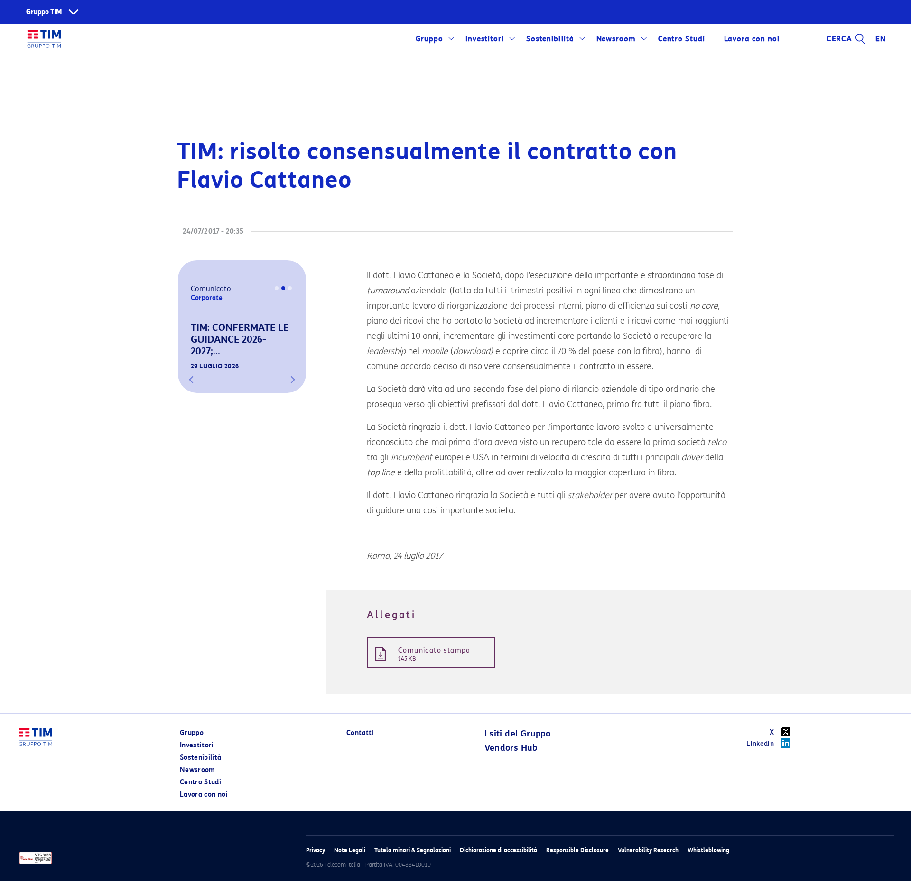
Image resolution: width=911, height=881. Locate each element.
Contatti (360, 733)
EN (880, 39)
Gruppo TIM (44, 12)
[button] (191, 379)
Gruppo (430, 39)
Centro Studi (200, 782)
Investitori (484, 39)
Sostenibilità (550, 39)
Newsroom (616, 39)
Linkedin (760, 744)
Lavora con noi (204, 794)
